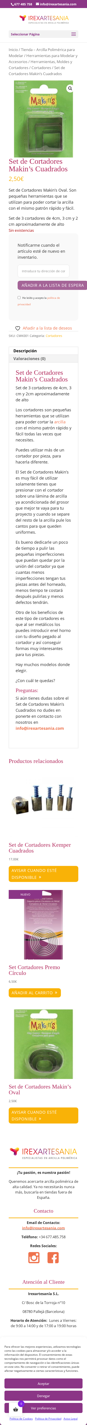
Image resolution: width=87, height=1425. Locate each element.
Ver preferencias (43, 1408)
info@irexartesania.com (40, 728)
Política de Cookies (21, 1419)
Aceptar (43, 1383)
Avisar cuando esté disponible (34, 874)
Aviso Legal (71, 1419)
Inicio (13, 49)
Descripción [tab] (25, 350)
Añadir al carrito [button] (32, 992)
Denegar (43, 1396)
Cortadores (41, 67)
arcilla (60, 421)
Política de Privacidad (48, 1419)
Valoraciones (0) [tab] (29, 358)
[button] (70, 88)
